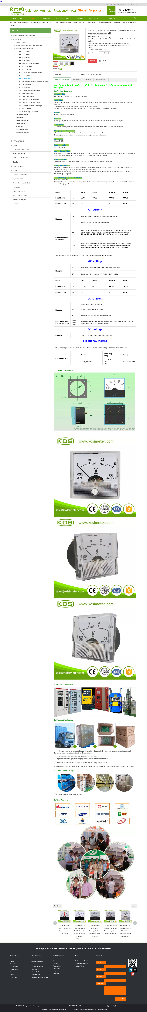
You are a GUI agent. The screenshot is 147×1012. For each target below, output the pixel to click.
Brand (55, 961)
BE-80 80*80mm (24, 57)
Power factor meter (22, 121)
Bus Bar (16, 162)
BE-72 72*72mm (24, 54)
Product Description (62, 79)
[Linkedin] (130, 970)
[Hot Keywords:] (135, 18)
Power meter (20, 124)
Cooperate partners (16, 972)
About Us (13, 964)
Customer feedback (81, 961)
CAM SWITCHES (19, 191)
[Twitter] (135, 970)
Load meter (20, 118)
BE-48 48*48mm (24, 51)
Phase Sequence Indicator (22, 183)
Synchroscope (18, 179)
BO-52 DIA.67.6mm (25, 66)
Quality (55, 963)
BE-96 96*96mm (24, 60)
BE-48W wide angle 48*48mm (29, 99)
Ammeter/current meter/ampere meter (29, 45)
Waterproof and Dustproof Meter (24, 35)
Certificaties (14, 966)
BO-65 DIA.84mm (25, 69)
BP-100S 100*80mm (26, 93)
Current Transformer (20, 174)
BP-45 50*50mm (24, 78)
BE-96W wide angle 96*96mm (29, 63)
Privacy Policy (102, 1009)
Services (56, 974)
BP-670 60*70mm (25, 84)
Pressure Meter (18, 137)
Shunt (15, 170)
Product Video (79, 966)
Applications (14, 969)
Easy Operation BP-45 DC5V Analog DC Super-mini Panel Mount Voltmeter (95, 931)
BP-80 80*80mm (24, 87)
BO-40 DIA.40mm (25, 108)
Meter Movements (19, 153)
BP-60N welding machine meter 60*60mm (33, 81)
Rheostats (16, 187)
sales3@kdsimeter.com (128, 13)
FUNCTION (17, 39)
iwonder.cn (92, 1009)
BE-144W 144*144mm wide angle (30, 105)
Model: (57, 74)
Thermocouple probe (20, 200)
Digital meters (17, 166)
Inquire (92, 61)
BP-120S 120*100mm (26, 96)
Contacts (120, 4)
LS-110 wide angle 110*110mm (29, 90)
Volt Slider (16, 204)
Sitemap (76, 1009)
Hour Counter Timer (20, 195)
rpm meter (19, 127)
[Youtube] (132, 974)
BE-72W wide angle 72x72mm (29, 102)
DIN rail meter (21, 42)
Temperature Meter (22, 133)
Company (113, 4)
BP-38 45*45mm (24, 75)
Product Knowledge (81, 963)
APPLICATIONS (18, 141)
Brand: (83, 74)
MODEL (16, 145)
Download (13, 977)
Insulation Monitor (22, 130)
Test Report (77, 79)
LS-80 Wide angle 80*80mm (28, 112)
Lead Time (56, 968)
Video (107, 4)
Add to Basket (105, 61)
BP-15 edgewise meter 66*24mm (30, 72)
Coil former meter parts (21, 149)
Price (54, 971)
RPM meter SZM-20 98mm (22, 158)
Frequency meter (22, 115)
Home (12, 961)
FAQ (124, 4)
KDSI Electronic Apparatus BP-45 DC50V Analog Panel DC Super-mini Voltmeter (125, 931)
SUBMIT (121, 999)
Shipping (88, 79)
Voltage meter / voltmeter (24, 48)
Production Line (101, 79)
